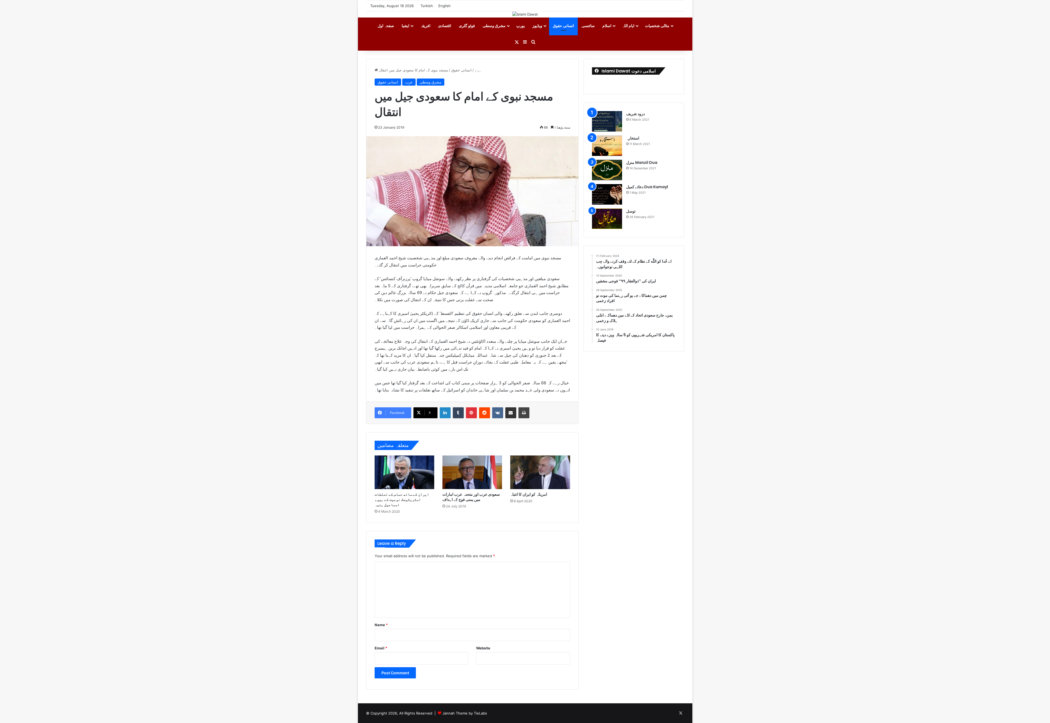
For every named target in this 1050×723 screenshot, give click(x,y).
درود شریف (635, 114)
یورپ (520, 25)
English (444, 6)
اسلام (606, 25)
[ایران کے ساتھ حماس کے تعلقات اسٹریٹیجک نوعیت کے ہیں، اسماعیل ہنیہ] (404, 472)
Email (381, 648)
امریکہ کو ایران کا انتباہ (528, 494)
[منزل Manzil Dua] (607, 170)
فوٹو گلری (467, 25)
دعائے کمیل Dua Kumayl (647, 187)
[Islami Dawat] (525, 14)
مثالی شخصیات (657, 25)
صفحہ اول (386, 25)
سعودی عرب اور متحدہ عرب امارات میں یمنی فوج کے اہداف (471, 497)
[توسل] (607, 218)
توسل (630, 211)
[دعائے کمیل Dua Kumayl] (607, 194)
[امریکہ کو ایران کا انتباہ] (540, 472)
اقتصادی (444, 25)
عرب (409, 82)
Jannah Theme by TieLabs (464, 713)
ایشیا (405, 25)
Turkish (427, 6)
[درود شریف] (607, 121)
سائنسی (588, 25)
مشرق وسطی (494, 25)
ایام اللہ (628, 25)
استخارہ (632, 138)
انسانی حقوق (563, 25)
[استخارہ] (607, 145)
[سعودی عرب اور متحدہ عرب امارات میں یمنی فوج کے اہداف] (472, 472)
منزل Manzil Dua (641, 162)
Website (483, 648)
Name (381, 625)
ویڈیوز (537, 25)
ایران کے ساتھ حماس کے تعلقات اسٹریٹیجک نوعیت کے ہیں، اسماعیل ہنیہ (402, 499)
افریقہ (425, 25)
